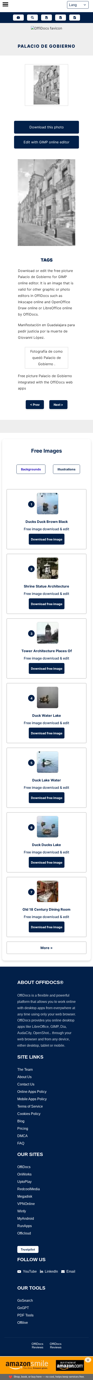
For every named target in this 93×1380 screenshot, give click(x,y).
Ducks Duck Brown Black (47, 521)
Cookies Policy (28, 1114)
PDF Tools (25, 1315)
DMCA (22, 1136)
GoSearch (25, 1300)
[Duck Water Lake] (49, 707)
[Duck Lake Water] (49, 771)
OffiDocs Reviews (37, 1345)
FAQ (20, 1143)
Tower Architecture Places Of (46, 651)
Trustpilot (28, 1249)
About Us (24, 1077)
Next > (58, 404)
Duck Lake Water (46, 780)
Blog (20, 1121)
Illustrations (66, 469)
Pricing (22, 1128)
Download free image (46, 539)
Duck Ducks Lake (46, 845)
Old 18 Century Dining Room (46, 909)
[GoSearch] (32, 18)
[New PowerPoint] (74, 18)
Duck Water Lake (46, 715)
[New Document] (46, 18)
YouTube (30, 1271)
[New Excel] (60, 18)
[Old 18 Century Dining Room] (49, 901)
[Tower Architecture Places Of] (49, 642)
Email (70, 1271)
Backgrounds (31, 469)
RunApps (24, 1226)
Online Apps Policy (31, 1092)
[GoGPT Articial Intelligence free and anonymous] (18, 18)
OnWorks (24, 1174)
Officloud (24, 1233)
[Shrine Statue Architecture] (49, 578)
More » (46, 948)
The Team (25, 1069)
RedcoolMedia (28, 1189)
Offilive (22, 1322)
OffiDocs (23, 1167)
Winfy (21, 1211)
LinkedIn (51, 1271)
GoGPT (23, 1308)
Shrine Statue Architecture (46, 586)
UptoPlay (24, 1182)
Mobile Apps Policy (32, 1099)
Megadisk (24, 1196)
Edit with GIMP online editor (46, 142)
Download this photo (46, 127)
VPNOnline (26, 1204)
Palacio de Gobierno (46, 46)
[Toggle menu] (5, 4)
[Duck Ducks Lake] (49, 836)
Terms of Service (30, 1106)
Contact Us (25, 1084)
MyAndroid (25, 1218)
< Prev (35, 404)
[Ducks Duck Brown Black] (49, 513)
